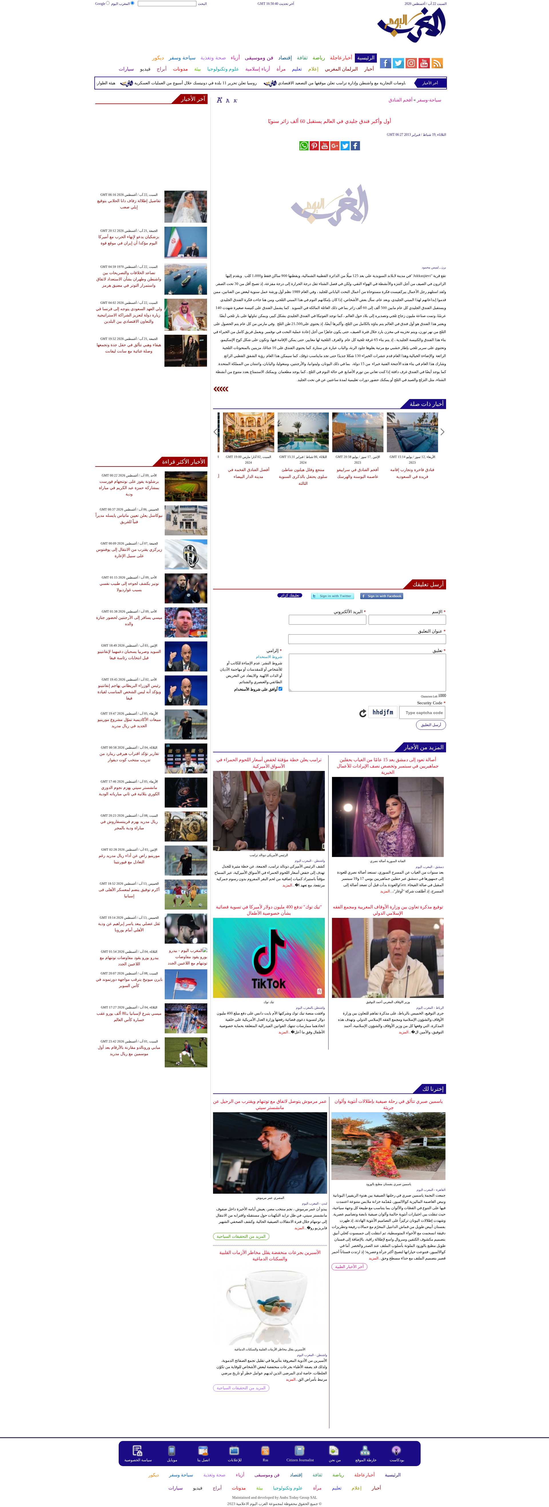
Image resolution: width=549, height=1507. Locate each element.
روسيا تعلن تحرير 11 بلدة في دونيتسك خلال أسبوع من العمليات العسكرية (223, 83)
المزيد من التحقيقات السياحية (241, 1236)
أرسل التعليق (431, 725)
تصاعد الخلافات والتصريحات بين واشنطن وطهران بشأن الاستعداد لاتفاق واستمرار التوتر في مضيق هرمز (128, 279)
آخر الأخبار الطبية (349, 1267)
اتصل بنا (203, 1460)
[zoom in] (219, 100)
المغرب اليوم (120, 4)
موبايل (172, 1460)
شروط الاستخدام (269, 657)
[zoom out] (235, 100)
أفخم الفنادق (400, 99)
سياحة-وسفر (429, 99)
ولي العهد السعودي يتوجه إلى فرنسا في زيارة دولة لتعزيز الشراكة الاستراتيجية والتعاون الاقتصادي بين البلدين (129, 315)
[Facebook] (381, 598)
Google (100, 4)
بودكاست (397, 1460)
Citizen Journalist (300, 1460)
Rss (266, 1460)
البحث (202, 4)
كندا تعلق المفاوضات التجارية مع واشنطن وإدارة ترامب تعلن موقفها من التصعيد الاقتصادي (380, 83)
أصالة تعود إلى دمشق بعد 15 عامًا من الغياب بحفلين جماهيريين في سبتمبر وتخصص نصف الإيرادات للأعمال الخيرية (388, 766)
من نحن (335, 1460)
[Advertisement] (236, 25)
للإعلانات (235, 1460)
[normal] (227, 100)
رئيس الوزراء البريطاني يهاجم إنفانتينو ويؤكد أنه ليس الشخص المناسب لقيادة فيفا (129, 691)
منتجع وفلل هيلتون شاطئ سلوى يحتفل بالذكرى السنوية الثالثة (303, 477)
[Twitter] (332, 598)
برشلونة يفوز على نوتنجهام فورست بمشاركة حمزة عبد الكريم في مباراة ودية (129, 487)
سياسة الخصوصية (138, 1460)
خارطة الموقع (366, 1460)
